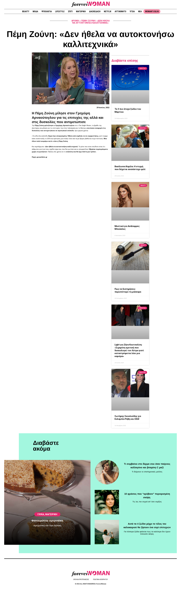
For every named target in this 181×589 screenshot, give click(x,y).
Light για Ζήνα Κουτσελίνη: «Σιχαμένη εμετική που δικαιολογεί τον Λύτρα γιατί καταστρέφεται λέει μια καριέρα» (129, 350)
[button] (174, 4)
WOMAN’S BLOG (152, 11)
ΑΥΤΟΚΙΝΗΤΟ (120, 11)
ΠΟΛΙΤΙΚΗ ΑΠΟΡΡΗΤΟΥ (100, 579)
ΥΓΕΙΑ (132, 11)
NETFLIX (107, 11)
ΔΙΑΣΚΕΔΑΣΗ (94, 11)
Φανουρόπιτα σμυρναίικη (47, 520)
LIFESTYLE (60, 11)
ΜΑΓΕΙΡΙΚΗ (81, 11)
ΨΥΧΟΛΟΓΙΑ (47, 11)
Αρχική (75, 20)
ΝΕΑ (140, 11)
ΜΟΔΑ (35, 11)
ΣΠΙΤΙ (70, 11)
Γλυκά (40, 514)
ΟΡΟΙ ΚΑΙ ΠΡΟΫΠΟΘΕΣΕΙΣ (81, 579)
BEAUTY (25, 11)
